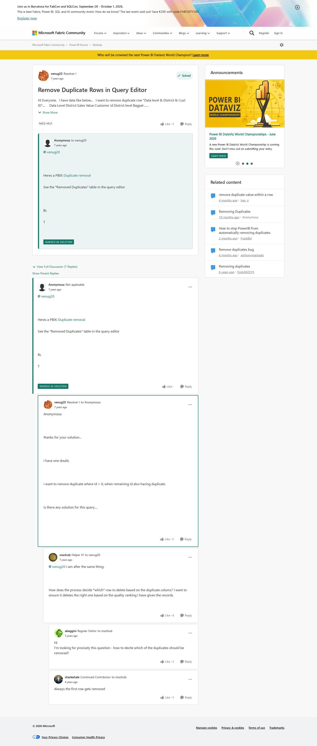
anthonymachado (252, 255)
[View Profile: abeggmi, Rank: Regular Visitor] (58, 633)
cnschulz (65, 555)
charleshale (72, 677)
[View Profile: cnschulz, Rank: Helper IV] (53, 557)
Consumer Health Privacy (88, 737)
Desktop (97, 44)
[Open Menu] (282, 45)
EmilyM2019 (245, 272)
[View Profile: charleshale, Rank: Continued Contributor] (58, 679)
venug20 (57, 73)
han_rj (245, 200)
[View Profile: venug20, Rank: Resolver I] (43, 75)
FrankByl (246, 238)
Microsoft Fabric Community (48, 44)
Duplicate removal (77, 175)
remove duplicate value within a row (246, 194)
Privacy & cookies (232, 727)
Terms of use (256, 727)
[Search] (251, 33)
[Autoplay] (237, 163)
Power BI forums (78, 44)
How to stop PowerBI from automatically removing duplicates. (245, 230)
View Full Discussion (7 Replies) (57, 267)
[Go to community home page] (58, 33)
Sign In (278, 33)
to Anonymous (90, 402)
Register (264, 33)
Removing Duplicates (235, 211)
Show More (50, 112)
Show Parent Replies (45, 273)
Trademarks (276, 727)
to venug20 (78, 140)
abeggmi (70, 631)
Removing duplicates (234, 266)
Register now (27, 18)
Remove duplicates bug (236, 249)
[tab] (243, 163)
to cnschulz (105, 631)
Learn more (201, 55)
